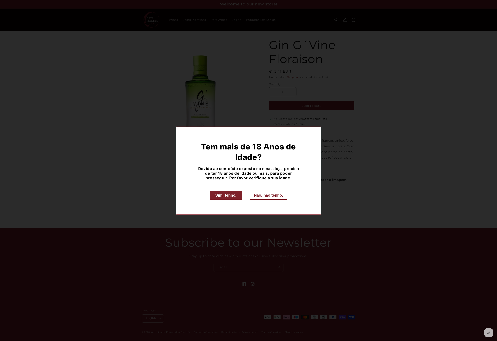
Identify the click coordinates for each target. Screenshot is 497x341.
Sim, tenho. (225, 195)
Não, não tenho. (268, 195)
